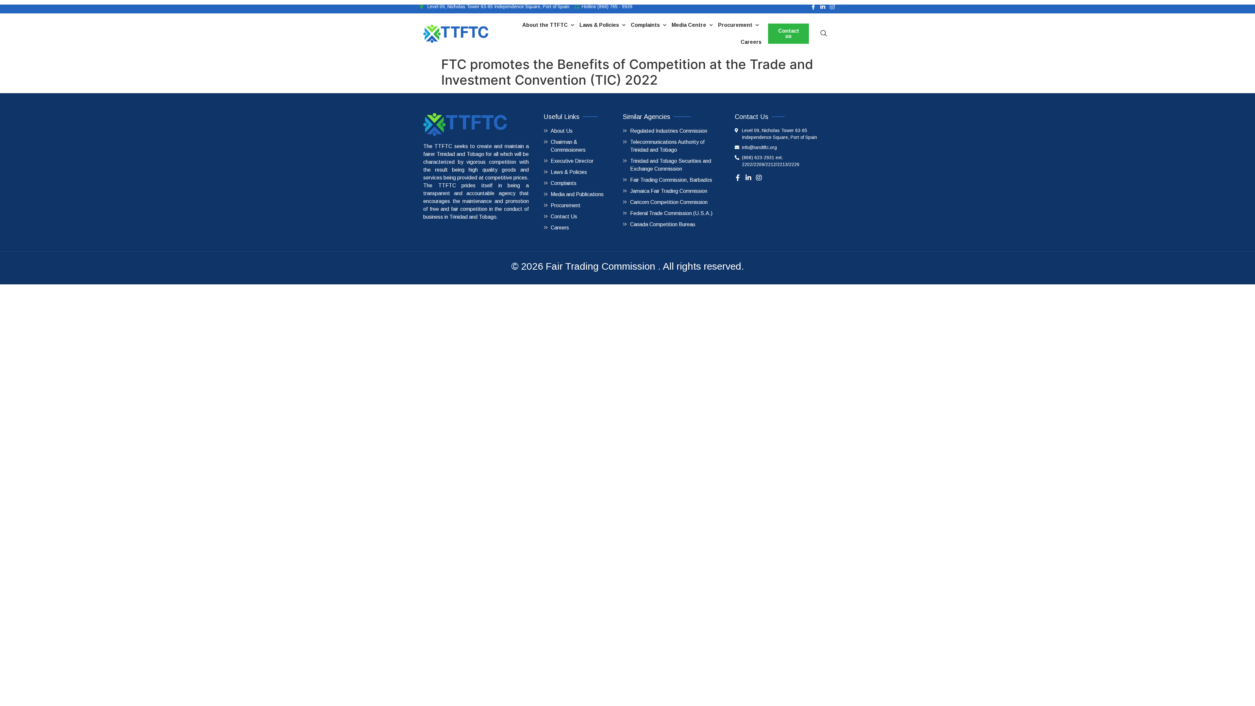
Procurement (735, 25)
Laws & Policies (599, 25)
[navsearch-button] (823, 33)
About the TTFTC (545, 25)
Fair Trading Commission (600, 266)
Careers (751, 42)
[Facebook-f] (813, 6)
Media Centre (689, 25)
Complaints (645, 25)
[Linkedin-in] (823, 6)
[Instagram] (832, 6)
